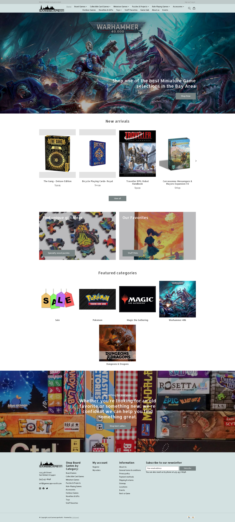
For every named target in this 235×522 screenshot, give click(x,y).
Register (96, 467)
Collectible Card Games (75, 476)
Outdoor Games (89, 10)
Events (165, 10)
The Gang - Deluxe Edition (57, 181)
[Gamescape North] (51, 8)
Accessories (70, 490)
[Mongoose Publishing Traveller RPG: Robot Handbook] (137, 153)
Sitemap (122, 483)
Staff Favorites (131, 10)
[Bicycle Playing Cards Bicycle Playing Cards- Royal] (97, 153)
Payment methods (126, 477)
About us (155, 10)
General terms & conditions (130, 470)
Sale (57, 320)
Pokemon (97, 320)
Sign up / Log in (190, 2)
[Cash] (192, 517)
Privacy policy (124, 473)
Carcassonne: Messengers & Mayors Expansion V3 (177, 182)
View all (117, 198)
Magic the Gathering (137, 320)
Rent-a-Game (124, 493)
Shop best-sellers (117, 426)
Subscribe (187, 468)
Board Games (71, 473)
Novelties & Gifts (106, 10)
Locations (123, 487)
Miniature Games (72, 480)
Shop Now (185, 96)
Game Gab (144, 10)
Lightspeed (75, 517)
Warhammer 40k (177, 320)
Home (68, 7)
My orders (96, 470)
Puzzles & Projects (73, 483)
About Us (123, 467)
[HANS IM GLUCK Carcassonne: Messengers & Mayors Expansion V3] (177, 153)
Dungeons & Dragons (117, 364)
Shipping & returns (126, 480)
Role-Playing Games (74, 486)
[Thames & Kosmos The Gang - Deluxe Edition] (57, 153)
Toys (68, 500)
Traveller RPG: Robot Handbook (137, 182)
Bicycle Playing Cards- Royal (97, 181)
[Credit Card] (188, 517)
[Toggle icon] (189, 8)
